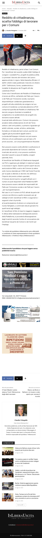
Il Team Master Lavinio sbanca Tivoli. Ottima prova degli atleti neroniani (11, 392)
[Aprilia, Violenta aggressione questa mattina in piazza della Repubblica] (7, 486)
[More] (25, 36)
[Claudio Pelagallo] (3, 31)
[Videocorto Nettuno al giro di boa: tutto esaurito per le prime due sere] (7, 451)
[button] (3, 3)
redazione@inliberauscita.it (25, 525)
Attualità (9, 9)
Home (4, 9)
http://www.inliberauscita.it (21, 423)
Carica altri (20, 505)
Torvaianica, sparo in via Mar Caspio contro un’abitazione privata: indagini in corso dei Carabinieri (27, 461)
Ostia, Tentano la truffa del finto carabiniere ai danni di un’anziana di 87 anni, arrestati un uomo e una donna (27, 496)
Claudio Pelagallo (11, 30)
